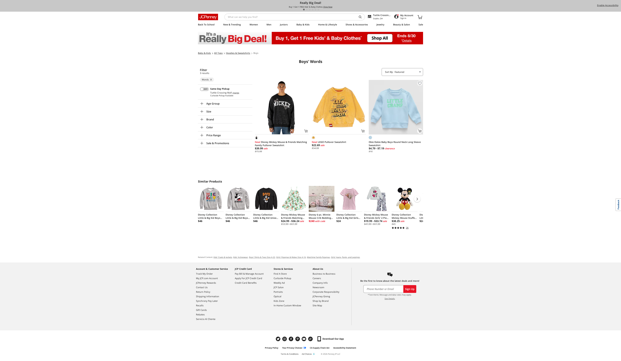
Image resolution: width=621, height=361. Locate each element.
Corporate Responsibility (326, 291)
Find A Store (280, 273)
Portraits (278, 291)
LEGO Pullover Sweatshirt (329, 142)
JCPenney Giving (321, 296)
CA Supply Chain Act (319, 347)
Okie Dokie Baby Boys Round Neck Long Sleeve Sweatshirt (395, 143)
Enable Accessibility (607, 5)
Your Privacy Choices (292, 347)
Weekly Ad (279, 282)
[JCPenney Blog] (311, 339)
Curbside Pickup (282, 278)
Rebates (200, 314)
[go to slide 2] (307, 9)
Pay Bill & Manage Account (249, 273)
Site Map (317, 305)
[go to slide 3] (309, 9)
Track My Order (204, 273)
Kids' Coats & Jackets (222, 257)
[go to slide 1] (304, 9)
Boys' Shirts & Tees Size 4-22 (262, 257)
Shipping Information (207, 296)
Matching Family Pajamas (318, 257)
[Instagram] (285, 339)
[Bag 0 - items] (420, 17)
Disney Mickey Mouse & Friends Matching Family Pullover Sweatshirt (281, 143)
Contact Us (202, 287)
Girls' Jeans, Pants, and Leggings (345, 257)
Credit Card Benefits (246, 282)
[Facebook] (291, 339)
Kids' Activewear (240, 257)
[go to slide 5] (315, 9)
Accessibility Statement (344, 347)
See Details (390, 298)
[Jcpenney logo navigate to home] (208, 17)
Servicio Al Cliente (205, 319)
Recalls (200, 305)
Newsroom (318, 287)
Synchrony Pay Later (207, 300)
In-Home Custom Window (287, 305)
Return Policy (203, 291)
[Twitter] (278, 339)
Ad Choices (307, 354)
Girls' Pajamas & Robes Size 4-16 (291, 257)
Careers (317, 278)
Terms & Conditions (290, 354)
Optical (277, 296)
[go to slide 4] (312, 9)
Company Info (320, 282)
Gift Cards (201, 309)
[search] (361, 17)
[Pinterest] (298, 339)
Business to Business (324, 273)
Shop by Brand (321, 300)
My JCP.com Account (207, 278)
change (236, 93)
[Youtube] (304, 339)
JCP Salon (279, 287)
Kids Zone (279, 300)
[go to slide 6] (318, 9)
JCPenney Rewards (206, 282)
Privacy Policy (271, 347)
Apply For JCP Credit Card (248, 278)
